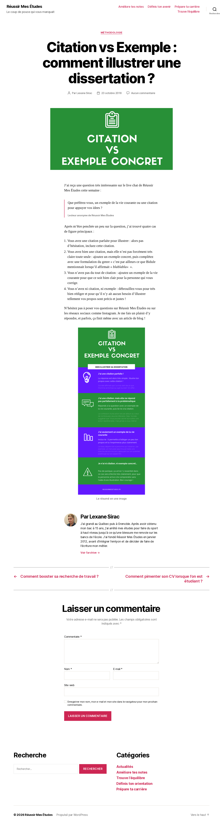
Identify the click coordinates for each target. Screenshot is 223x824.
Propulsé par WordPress (72, 814)
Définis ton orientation (134, 784)
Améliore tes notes (131, 6)
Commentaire (73, 636)
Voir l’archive (90, 552)
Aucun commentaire (143, 93)
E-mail (117, 669)
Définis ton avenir (159, 6)
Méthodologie (111, 32)
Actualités (124, 767)
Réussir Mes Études (24, 6)
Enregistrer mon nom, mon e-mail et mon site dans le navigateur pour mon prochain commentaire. (112, 703)
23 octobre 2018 (111, 93)
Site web (69, 685)
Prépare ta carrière (187, 6)
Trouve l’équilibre (188, 11)
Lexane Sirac (84, 93)
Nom (68, 669)
